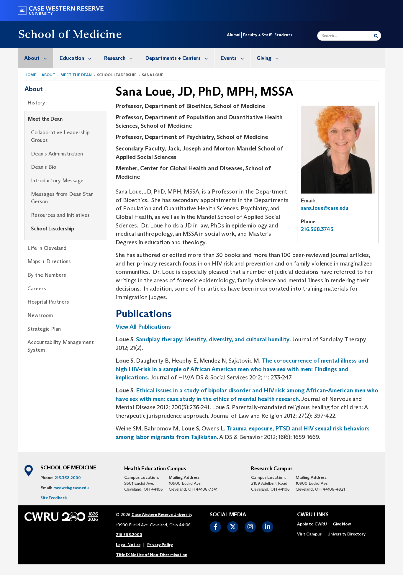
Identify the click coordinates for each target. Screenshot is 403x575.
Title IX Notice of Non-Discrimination (151, 554)
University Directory (346, 534)
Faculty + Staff (257, 34)
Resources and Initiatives (60, 215)
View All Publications (143, 326)
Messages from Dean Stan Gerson (62, 198)
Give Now (342, 524)
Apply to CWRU (312, 524)
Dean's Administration (57, 153)
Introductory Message (57, 180)
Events (229, 58)
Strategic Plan (44, 329)
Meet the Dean (76, 75)
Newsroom (40, 315)
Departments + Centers (173, 58)
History (36, 102)
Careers (36, 288)
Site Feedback (53, 497)
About (32, 58)
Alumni (233, 34)
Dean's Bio (43, 167)
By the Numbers (46, 275)
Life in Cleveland (46, 248)
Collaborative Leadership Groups (60, 136)
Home (30, 75)
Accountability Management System (60, 346)
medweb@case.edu (71, 487)
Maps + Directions (49, 261)
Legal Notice (128, 544)
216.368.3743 (317, 229)
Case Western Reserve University (162, 514)
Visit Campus (309, 534)
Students (283, 34)
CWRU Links (313, 515)
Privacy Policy (160, 544)
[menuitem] (35, 58)
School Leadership (52, 228)
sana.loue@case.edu (324, 208)
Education (72, 58)
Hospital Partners (48, 302)
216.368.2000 (68, 477)
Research (114, 58)
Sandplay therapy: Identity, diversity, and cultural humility (212, 339)
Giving (264, 58)
